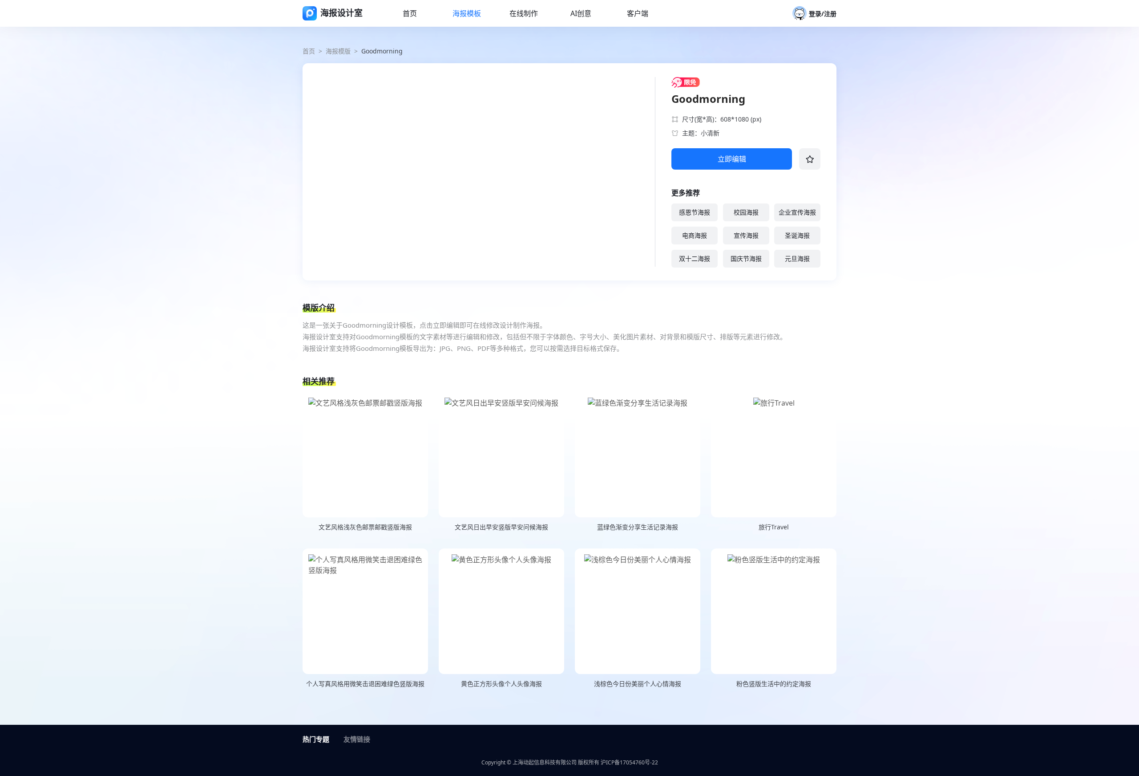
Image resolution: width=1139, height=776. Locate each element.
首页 (309, 51)
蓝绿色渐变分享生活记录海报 (637, 527)
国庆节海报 (746, 258)
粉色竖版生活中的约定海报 (773, 683)
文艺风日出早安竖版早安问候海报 (501, 527)
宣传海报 (746, 235)
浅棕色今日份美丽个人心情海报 (637, 683)
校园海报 (746, 212)
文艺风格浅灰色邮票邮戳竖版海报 (365, 527)
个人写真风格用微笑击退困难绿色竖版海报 (365, 683)
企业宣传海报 (797, 212)
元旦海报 (797, 258)
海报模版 (338, 51)
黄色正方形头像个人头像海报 (501, 683)
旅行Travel (774, 527)
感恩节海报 (694, 212)
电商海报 (694, 235)
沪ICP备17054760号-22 (629, 762)
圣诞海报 (797, 235)
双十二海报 (694, 258)
